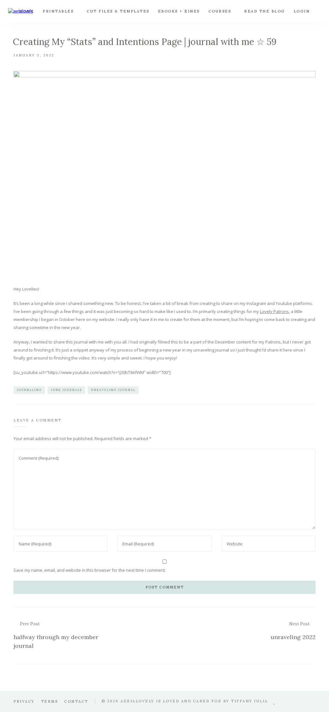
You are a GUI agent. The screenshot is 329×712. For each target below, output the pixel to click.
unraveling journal (113, 390)
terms (49, 701)
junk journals (66, 390)
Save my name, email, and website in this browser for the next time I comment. (89, 570)
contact (76, 701)
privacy (24, 701)
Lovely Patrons (274, 311)
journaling (29, 390)
